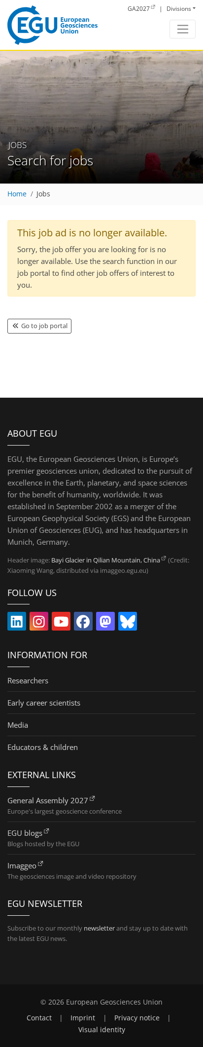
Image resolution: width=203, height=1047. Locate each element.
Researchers (27, 680)
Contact (39, 1017)
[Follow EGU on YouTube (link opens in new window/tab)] (61, 624)
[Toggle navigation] (182, 29)
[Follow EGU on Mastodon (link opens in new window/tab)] (105, 624)
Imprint (82, 1017)
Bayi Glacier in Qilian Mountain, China (105, 560)
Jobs (43, 193)
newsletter (99, 928)
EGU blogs (24, 833)
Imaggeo (21, 865)
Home (17, 193)
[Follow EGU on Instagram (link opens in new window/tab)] (39, 624)
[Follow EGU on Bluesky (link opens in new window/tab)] (127, 624)
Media (17, 725)
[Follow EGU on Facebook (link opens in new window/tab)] (83, 624)
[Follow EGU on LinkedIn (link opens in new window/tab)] (16, 624)
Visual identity (101, 1029)
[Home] (52, 25)
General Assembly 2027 (47, 800)
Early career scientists (43, 703)
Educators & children (42, 747)
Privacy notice (137, 1017)
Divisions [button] (179, 8)
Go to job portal (44, 325)
